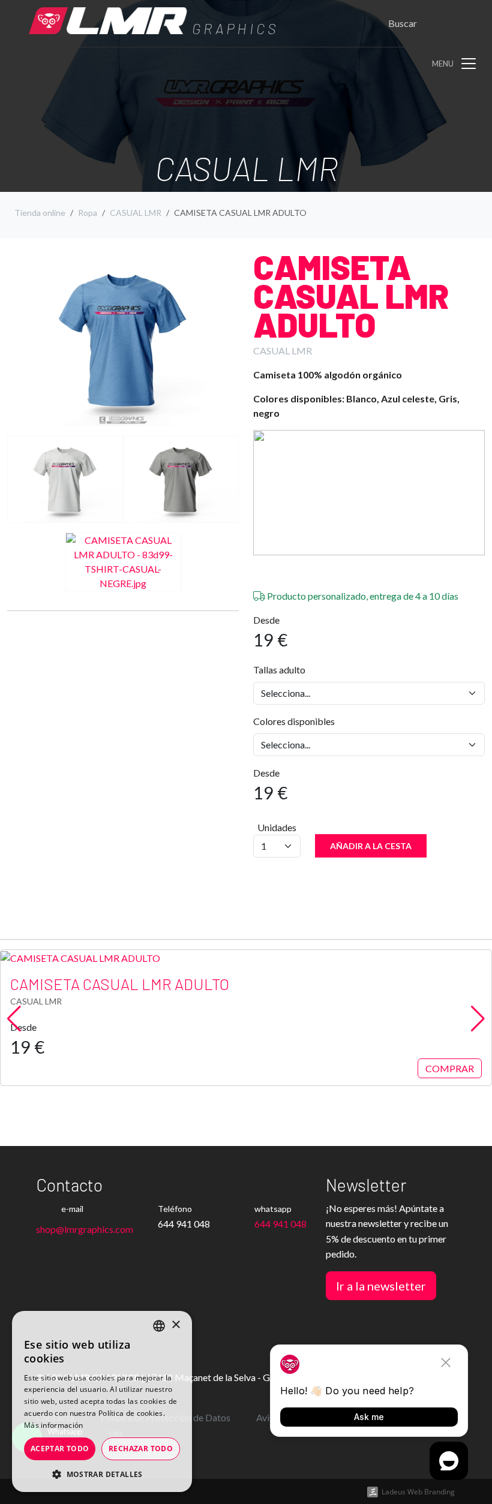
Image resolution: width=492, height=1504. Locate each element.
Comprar (449, 1068)
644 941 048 (280, 1223)
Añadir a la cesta (371, 846)
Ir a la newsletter (381, 1286)
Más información (53, 1425)
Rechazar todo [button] (141, 1448)
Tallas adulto (279, 669)
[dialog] (102, 1401)
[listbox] (159, 1326)
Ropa (87, 212)
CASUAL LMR (135, 212)
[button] (102, 1474)
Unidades (276, 827)
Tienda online (39, 212)
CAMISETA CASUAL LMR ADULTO (351, 295)
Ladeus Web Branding (418, 1492)
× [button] (175, 1324)
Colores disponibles (294, 721)
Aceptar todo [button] (60, 1448)
